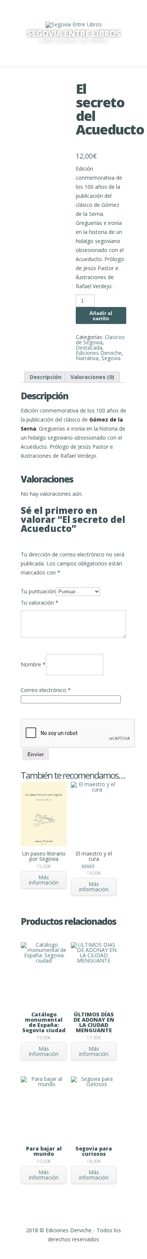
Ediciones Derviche (99, 352)
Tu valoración (39, 602)
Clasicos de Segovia (100, 339)
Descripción (45, 376)
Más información (43, 880)
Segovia (111, 358)
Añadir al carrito (100, 315)
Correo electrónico (46, 690)
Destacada (89, 347)
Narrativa (87, 358)
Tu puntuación (38, 591)
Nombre (33, 664)
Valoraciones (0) (92, 376)
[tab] (45, 377)
